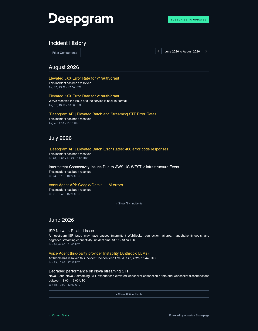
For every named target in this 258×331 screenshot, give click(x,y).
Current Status (59, 315)
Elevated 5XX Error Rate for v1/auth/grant (84, 78)
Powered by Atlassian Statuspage (189, 315)
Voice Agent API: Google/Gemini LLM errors (86, 184)
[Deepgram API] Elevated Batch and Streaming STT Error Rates (102, 114)
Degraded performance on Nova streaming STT (89, 271)
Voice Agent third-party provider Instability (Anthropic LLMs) (99, 253)
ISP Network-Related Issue (71, 230)
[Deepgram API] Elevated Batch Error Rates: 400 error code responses (108, 149)
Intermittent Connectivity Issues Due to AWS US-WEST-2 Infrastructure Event (114, 166)
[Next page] (206, 51)
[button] (188, 19)
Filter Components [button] (64, 52)
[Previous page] (158, 51)
